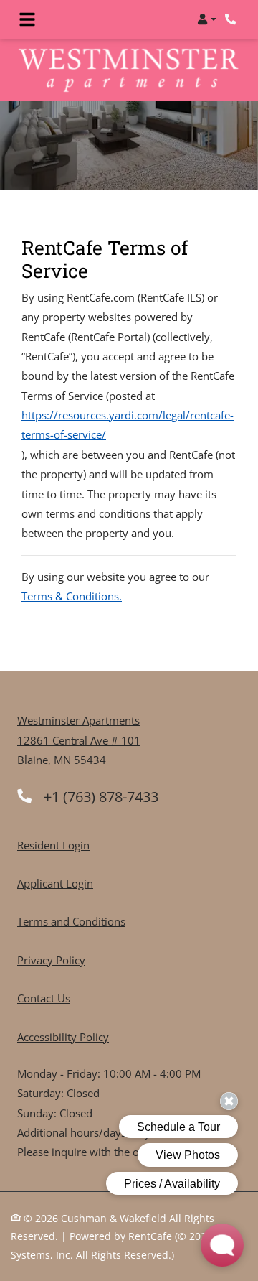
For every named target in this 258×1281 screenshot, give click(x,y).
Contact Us (43, 998)
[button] (207, 19)
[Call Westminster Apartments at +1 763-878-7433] (232, 19)
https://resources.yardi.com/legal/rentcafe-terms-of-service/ (128, 425)
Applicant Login (55, 882)
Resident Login (53, 844)
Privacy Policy (51, 959)
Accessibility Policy (63, 1037)
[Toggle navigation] (27, 19)
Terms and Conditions (71, 920)
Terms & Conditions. (72, 596)
